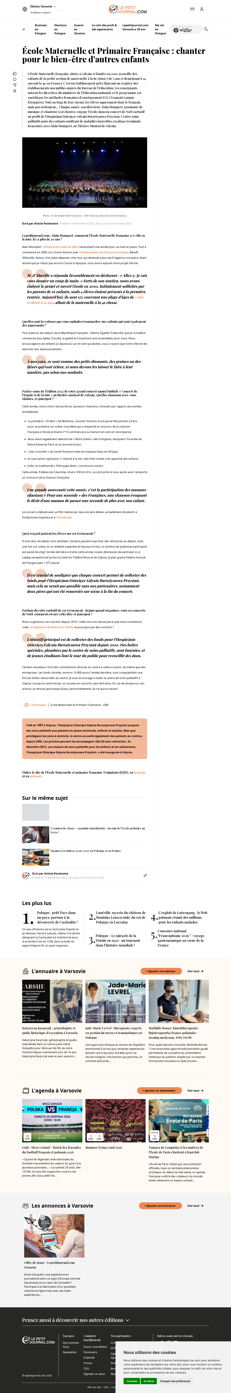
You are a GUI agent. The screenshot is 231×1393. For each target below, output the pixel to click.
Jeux (113, 1368)
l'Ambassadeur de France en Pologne (104, 252)
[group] (197, 29)
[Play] (197, 29)
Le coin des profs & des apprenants (104, 27)
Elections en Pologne (60, 29)
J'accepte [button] (131, 1381)
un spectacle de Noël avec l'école (51, 627)
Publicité (89, 1357)
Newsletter (70, 1352)
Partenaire (90, 1352)
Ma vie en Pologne (160, 29)
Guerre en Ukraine (79, 29)
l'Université (63, 517)
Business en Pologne (41, 29)
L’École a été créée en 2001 (60, 247)
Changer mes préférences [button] (175, 1381)
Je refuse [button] (148, 1381)
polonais (36, 776)
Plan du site (94, 1387)
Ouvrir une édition (95, 1347)
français (139, 772)
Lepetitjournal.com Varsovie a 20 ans (135, 27)
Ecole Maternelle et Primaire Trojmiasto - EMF (80, 705)
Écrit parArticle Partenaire (40, 223)
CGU (86, 1368)
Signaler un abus (94, 1374)
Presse (88, 1363)
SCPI (114, 1348)
